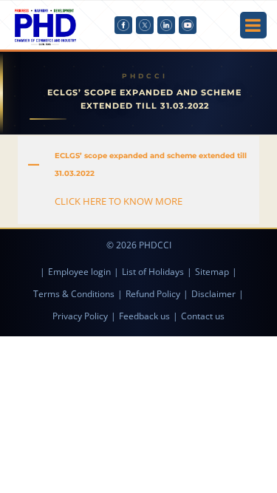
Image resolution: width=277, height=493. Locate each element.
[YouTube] (187, 25)
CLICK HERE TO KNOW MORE (118, 201)
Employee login (79, 271)
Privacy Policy (80, 316)
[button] (138, 164)
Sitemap (212, 271)
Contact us (203, 316)
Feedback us (144, 316)
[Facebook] (123, 25)
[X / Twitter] (145, 25)
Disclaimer (213, 294)
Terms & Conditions (73, 294)
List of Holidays (153, 271)
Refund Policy (153, 294)
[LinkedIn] (166, 25)
